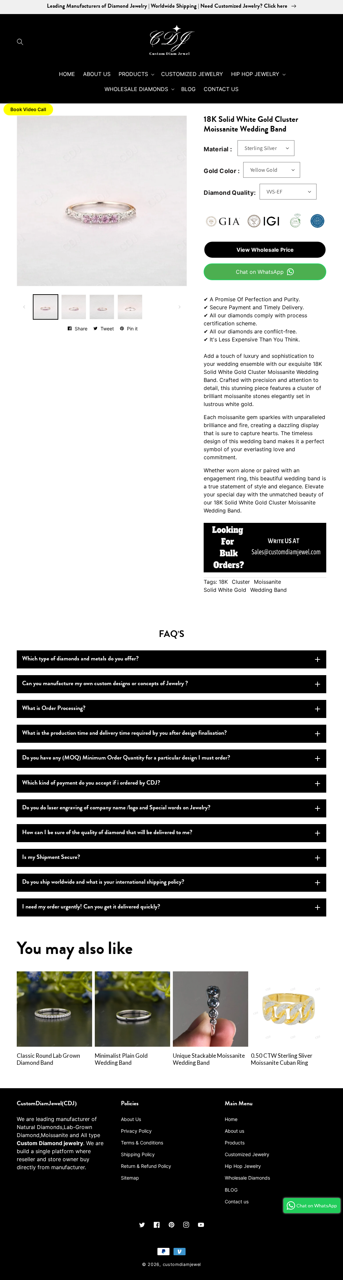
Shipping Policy (138, 1154)
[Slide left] (24, 307)
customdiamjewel (182, 1264)
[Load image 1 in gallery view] (45, 307)
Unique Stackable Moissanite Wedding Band (209, 1059)
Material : (218, 149)
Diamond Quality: (230, 192)
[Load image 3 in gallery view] (101, 307)
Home (231, 1119)
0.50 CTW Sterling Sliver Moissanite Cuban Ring (282, 1059)
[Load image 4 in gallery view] (130, 307)
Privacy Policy (136, 1131)
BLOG (231, 1190)
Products (235, 1142)
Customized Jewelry (247, 1154)
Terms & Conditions (142, 1142)
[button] (22, 41)
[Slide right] (179, 307)
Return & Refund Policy (146, 1166)
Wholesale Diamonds (247, 1178)
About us (234, 1131)
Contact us (237, 1201)
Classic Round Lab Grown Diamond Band (48, 1059)
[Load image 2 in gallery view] (73, 307)
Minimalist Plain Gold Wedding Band (121, 1059)
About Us (131, 1119)
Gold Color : (221, 170)
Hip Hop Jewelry (243, 1166)
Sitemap (130, 1178)
